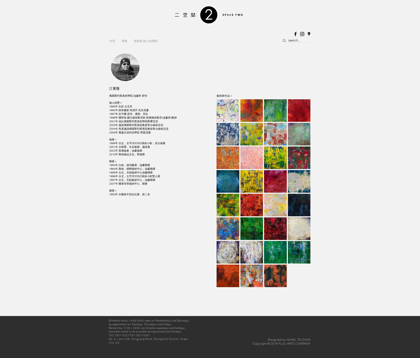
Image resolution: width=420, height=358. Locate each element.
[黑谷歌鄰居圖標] (309, 34)
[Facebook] (295, 34)
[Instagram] (302, 34)
